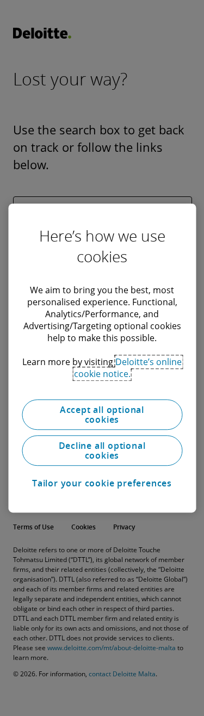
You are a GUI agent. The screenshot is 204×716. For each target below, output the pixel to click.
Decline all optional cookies (102, 450)
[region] (102, 358)
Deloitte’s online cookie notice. (128, 368)
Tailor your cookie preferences (102, 483)
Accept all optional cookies (102, 414)
